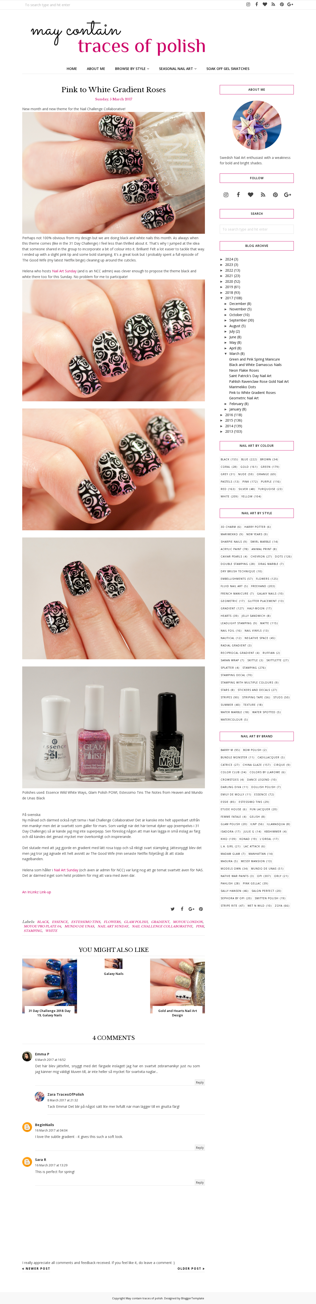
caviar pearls (231, 556)
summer (227, 704)
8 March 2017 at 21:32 (62, 1100)
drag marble (268, 564)
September (238, 320)
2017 (229, 298)
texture (249, 704)
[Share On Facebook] (182, 909)
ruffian (269, 653)
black (42, 922)
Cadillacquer (268, 757)
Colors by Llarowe (265, 772)
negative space (256, 638)
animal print (262, 549)
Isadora (227, 831)
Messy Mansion (253, 861)
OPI (259, 876)
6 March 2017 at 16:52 (50, 1060)
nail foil (228, 630)
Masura (227, 861)
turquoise (267, 489)
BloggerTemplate (192, 1298)
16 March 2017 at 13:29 (51, 1165)
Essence (60, 922)
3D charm (228, 527)
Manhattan (257, 853)
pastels (226, 481)
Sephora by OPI (233, 898)
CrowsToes (230, 779)
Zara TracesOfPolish (65, 1094)
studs (278, 697)
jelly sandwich (253, 616)
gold (244, 467)
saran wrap (230, 660)
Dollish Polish (263, 787)
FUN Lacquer (260, 809)
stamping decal (233, 675)
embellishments (233, 578)
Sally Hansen (231, 891)
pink (200, 926)
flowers (112, 922)
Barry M (227, 750)
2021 (229, 275)
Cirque (279, 765)
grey (224, 474)
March (234, 353)
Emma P (42, 1054)
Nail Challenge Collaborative (162, 926)
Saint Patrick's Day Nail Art (250, 375)
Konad (244, 839)
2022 (229, 270)
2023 (229, 264)
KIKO (224, 839)
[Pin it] (201, 909)
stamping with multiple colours (247, 682)
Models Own (231, 868)
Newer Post (38, 1268)
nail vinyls (253, 630)
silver (243, 489)
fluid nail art (232, 586)
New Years (254, 534)
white (51, 931)
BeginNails (44, 1124)
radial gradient (233, 645)
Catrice (227, 765)
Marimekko (229, 534)
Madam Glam (230, 853)
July (232, 331)
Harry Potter (255, 527)
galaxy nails (266, 593)
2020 (229, 281)
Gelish (255, 816)
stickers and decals (254, 690)
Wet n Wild (256, 905)
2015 (229, 420)
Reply (200, 1082)
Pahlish (227, 883)
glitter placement (262, 601)
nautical (228, 638)
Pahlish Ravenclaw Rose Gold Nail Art (259, 381)
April (232, 348)
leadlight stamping (236, 623)
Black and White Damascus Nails (255, 364)
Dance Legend (258, 779)
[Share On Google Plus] (191, 909)
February (236, 403)
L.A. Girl (227, 846)
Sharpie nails (231, 541)
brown (265, 459)
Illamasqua (276, 824)
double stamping (234, 564)
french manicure (235, 593)
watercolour (232, 719)
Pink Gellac (252, 883)
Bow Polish (252, 750)
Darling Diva (231, 787)
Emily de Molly (232, 794)
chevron (258, 556)
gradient (160, 922)
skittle (252, 660)
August (234, 325)
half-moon (256, 608)
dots (279, 556)
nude (242, 474)
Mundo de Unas (79, 926)
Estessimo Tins (85, 922)
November (237, 309)
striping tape (252, 697)
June (232, 337)
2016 (229, 414)
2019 (229, 286)
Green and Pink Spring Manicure (254, 359)
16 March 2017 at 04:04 (51, 1130)
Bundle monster (234, 757)
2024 (229, 259)
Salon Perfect (263, 891)
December (237, 303)
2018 (229, 292)
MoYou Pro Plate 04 (42, 926)
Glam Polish (136, 922)
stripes (226, 697)
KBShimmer (272, 831)
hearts (226, 616)
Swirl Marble (260, 541)
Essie (225, 802)
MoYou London (188, 922)
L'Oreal (266, 839)
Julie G (249, 831)
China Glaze (252, 765)
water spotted (264, 712)
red (224, 489)
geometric (229, 601)
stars (225, 690)
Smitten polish (266, 898)
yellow (247, 496)
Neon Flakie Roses (244, 370)
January (235, 409)
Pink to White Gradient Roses (252, 392)
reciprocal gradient (237, 653)
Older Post (189, 1268)
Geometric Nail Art (244, 398)
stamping (33, 931)
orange (263, 474)
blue (244, 459)
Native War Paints (235, 876)
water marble (231, 712)
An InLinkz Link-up (36, 892)
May (232, 342)
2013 (229, 431)
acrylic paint (231, 549)
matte (264, 623)
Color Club (230, 772)
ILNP (253, 824)
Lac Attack (252, 846)
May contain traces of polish (144, 1298)
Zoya (278, 905)
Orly (277, 876)
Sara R (40, 1159)
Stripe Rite (229, 905)
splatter (227, 667)
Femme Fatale (231, 816)
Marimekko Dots (242, 387)
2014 (229, 426)
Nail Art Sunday (64, 271)
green (266, 467)
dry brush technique (238, 571)
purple (266, 481)
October (235, 314)
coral (225, 467)
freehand (258, 586)
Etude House (231, 809)
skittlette (274, 660)
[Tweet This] (173, 909)
